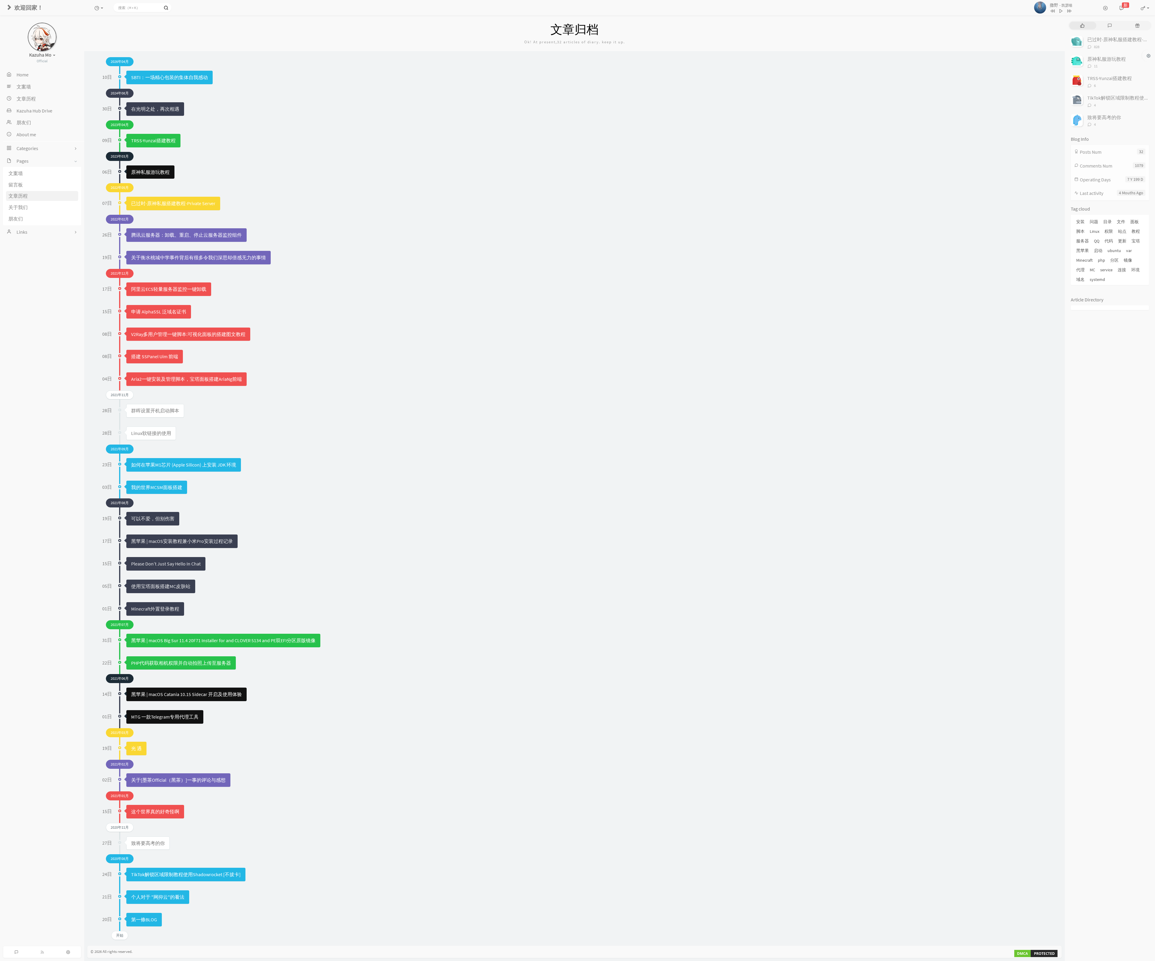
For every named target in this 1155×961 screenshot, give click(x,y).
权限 (1108, 231)
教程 (1136, 231)
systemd (1097, 279)
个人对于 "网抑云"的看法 (157, 897)
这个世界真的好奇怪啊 (155, 812)
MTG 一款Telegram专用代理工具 (165, 717)
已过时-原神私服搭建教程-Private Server (173, 203)
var (1129, 250)
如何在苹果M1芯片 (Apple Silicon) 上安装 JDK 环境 (183, 465)
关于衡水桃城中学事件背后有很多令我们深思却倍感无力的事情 (198, 257)
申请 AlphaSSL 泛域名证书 (158, 312)
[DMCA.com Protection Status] (1035, 953)
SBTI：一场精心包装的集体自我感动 (169, 77)
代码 (1108, 241)
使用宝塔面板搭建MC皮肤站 (160, 586)
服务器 (1082, 241)
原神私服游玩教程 (150, 172)
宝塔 (1136, 241)
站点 (1122, 231)
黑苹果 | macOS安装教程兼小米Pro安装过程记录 (182, 541)
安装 (1080, 221)
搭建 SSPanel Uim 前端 (154, 356)
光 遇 (136, 748)
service (1106, 270)
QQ (1096, 241)
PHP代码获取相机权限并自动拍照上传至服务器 (181, 663)
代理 (1080, 270)
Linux (1094, 231)
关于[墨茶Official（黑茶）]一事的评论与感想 (178, 780)
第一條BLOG (144, 919)
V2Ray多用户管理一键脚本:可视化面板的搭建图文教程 (188, 334)
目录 (1107, 221)
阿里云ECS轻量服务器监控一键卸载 (168, 289)
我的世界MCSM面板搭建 (156, 487)
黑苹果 (1082, 250)
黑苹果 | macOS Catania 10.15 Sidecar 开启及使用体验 (186, 694)
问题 (1094, 221)
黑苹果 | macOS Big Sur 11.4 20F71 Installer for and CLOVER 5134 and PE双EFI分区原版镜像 (223, 640)
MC (1092, 270)
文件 (1121, 221)
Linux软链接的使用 (151, 433)
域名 (1080, 279)
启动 (1098, 250)
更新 (1122, 241)
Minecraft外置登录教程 (155, 609)
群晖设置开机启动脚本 (155, 411)
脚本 (1080, 231)
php (1101, 260)
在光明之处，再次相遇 (155, 109)
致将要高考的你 (148, 843)
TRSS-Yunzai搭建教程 (153, 140)
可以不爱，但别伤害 (152, 519)
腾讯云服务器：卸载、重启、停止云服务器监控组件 (186, 235)
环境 (1135, 270)
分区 (1114, 260)
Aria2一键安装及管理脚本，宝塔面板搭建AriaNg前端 (186, 379)
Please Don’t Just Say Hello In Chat (166, 564)
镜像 (1128, 260)
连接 (1122, 270)
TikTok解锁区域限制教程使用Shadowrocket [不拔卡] (186, 874)
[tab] (1082, 25)
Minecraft (1084, 260)
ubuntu (1114, 250)
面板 (1134, 221)
